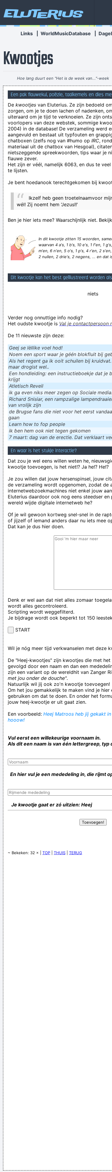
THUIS (59, 852)
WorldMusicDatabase (66, 33)
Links (27, 33)
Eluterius (42, 13)
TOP (46, 852)
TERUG (75, 852)
